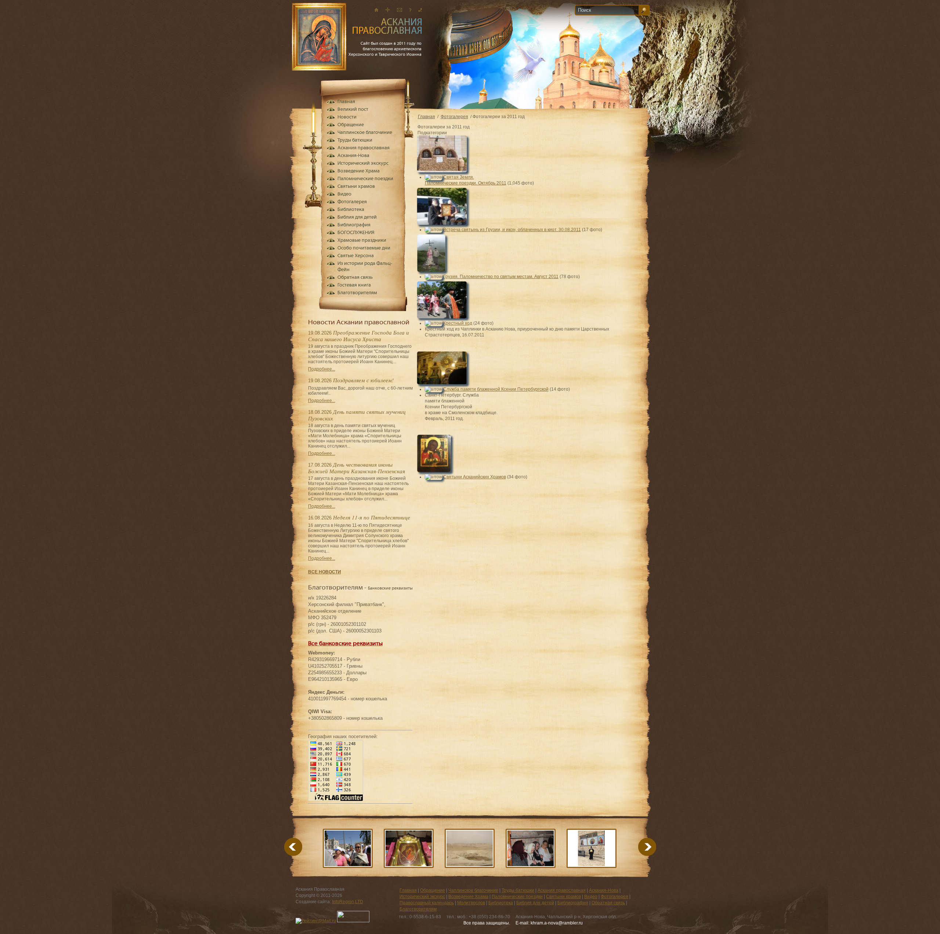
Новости (347, 117)
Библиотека (350, 209)
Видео (344, 194)
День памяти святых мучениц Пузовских (357, 415)
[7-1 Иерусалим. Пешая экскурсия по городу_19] (348, 848)
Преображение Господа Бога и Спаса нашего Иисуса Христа (358, 336)
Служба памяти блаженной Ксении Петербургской (496, 389)
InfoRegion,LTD (347, 901)
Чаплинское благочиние (364, 132)
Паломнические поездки (365, 179)
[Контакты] (420, 9)
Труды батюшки (354, 140)
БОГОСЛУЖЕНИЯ (356, 233)
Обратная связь (355, 277)
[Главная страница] (376, 9)
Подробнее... (321, 369)
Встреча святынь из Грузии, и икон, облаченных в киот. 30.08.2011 (512, 229)
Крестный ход (457, 323)
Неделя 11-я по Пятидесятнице (371, 517)
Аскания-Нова (353, 155)
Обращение (350, 125)
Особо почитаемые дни (363, 248)
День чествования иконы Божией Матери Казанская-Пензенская (356, 468)
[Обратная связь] (410, 9)
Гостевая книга (354, 285)
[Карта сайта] (387, 9)
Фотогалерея (454, 116)
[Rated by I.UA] (353, 920)
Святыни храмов (356, 186)
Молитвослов (471, 902)
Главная (426, 116)
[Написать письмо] (399, 9)
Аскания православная (363, 148)
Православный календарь (427, 902)
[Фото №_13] (530, 848)
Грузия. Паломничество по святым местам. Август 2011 (500, 276)
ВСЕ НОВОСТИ (324, 571)
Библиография (353, 225)
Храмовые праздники (361, 240)
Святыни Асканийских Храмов (474, 476)
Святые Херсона (355, 256)
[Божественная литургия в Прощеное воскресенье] (409, 848)
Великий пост (352, 109)
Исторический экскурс (362, 163)
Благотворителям (357, 293)
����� (638, 847)
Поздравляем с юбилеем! (363, 380)
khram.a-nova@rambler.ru (557, 923)
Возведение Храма (358, 171)
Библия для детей (357, 217)
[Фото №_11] (591, 848)
